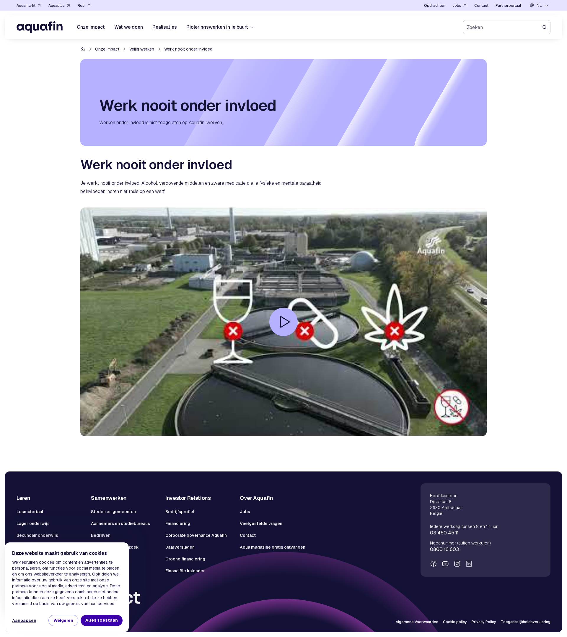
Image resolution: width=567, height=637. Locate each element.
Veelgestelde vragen (261, 523)
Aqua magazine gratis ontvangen (272, 547)
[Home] (40, 27)
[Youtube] (445, 563)
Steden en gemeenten (113, 511)
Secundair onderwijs (37, 535)
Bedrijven (100, 535)
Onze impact (107, 49)
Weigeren (63, 620)
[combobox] (539, 5)
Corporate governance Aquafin (196, 535)
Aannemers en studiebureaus (120, 523)
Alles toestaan (101, 620)
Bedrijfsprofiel (179, 511)
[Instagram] (457, 563)
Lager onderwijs (33, 523)
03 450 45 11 (444, 533)
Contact (248, 535)
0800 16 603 (444, 549)
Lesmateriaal (30, 511)
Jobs (245, 511)
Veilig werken (141, 49)
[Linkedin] (468, 563)
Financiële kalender (185, 570)
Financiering (177, 523)
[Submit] (546, 27)
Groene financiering (185, 559)
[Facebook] (433, 563)
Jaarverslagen (180, 547)
